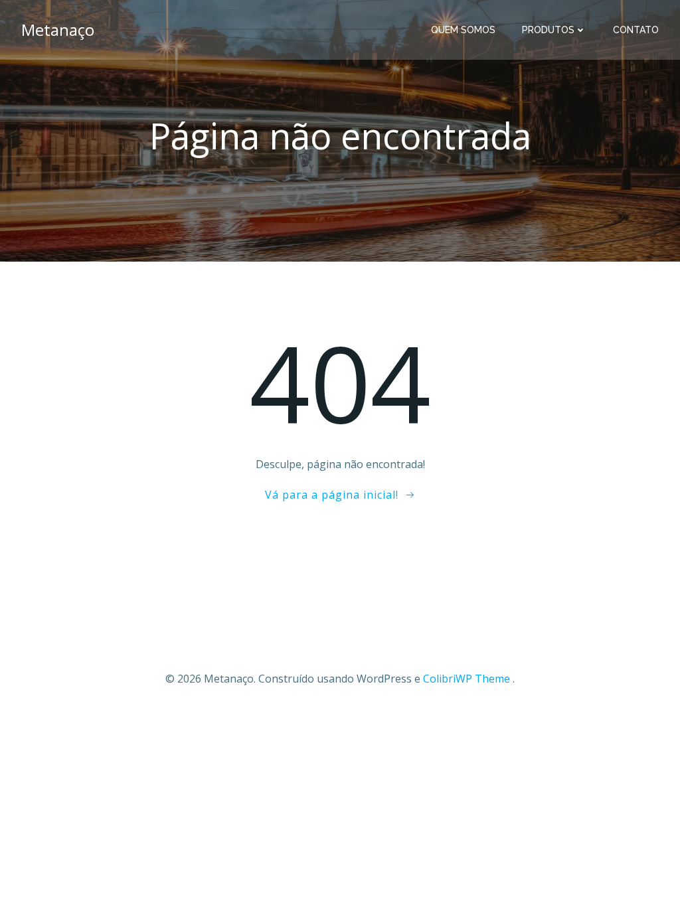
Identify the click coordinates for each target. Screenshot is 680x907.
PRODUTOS (548, 30)
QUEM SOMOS (463, 30)
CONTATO (636, 30)
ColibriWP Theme (466, 678)
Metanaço (57, 30)
